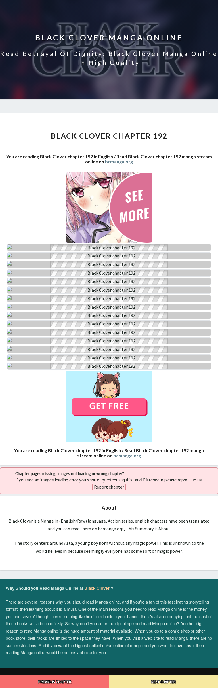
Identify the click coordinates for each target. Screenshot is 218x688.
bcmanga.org (119, 161)
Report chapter (109, 487)
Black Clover (97, 588)
